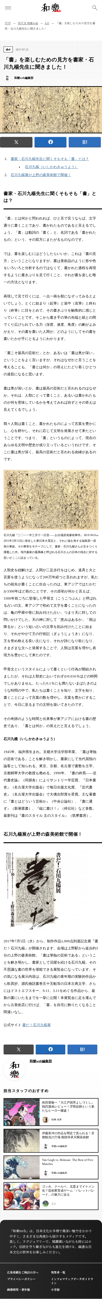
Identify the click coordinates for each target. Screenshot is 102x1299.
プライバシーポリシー (21, 1279)
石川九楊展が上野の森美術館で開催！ (41, 175)
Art (47, 23)
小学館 (55, 1289)
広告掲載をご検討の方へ (22, 1272)
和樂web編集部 (41, 1061)
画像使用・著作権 (18, 1289)
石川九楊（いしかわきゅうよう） (51, 167)
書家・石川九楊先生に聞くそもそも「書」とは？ (50, 159)
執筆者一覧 (58, 1272)
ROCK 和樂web (28, 23)
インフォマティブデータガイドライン (72, 1281)
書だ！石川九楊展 (36, 1025)
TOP (8, 23)
